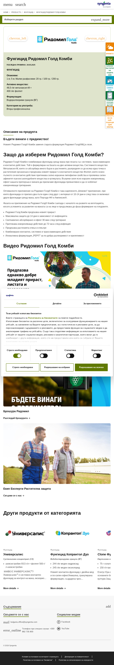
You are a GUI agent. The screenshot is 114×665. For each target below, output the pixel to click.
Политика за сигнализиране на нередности (76, 660)
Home (5, 12)
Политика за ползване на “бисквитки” (38, 660)
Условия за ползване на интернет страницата (40, 657)
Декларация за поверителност (77, 657)
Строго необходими (22, 367)
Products (16, 12)
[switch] (44, 355)
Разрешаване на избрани (57, 367)
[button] (16, 418)
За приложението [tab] (92, 303)
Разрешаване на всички (91, 367)
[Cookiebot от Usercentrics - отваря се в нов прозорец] (96, 295)
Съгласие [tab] (22, 303)
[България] (104, 3)
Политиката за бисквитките (43, 318)
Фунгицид (28, 12)
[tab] (57, 607)
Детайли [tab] (57, 303)
